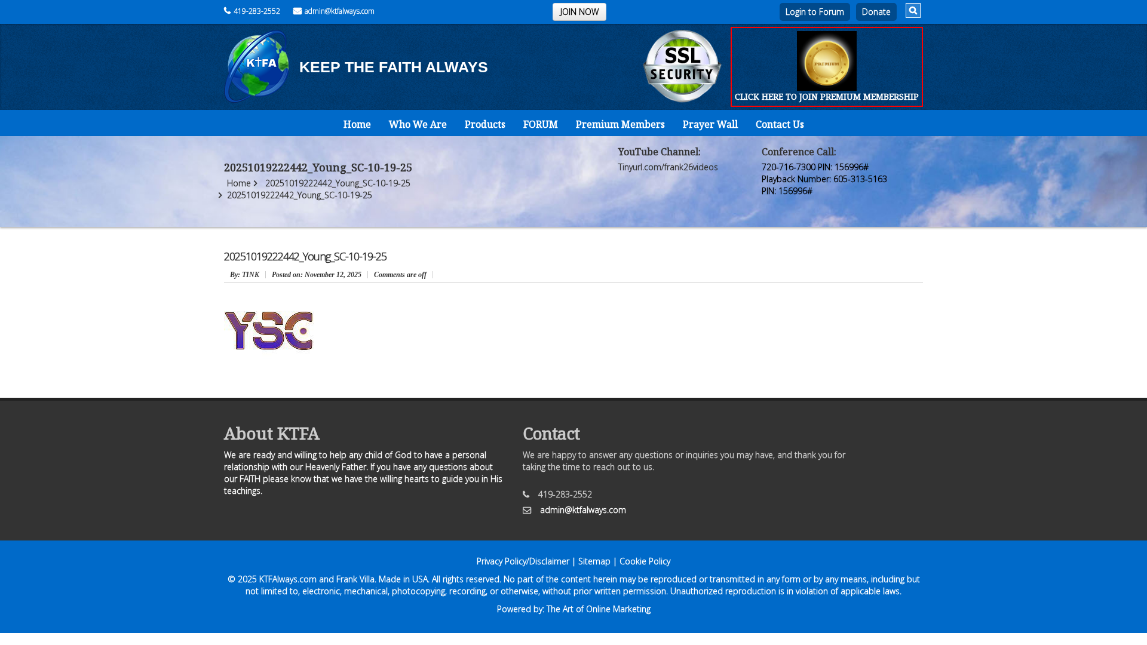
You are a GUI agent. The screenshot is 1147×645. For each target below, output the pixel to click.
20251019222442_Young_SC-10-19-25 (337, 183)
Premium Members (620, 124)
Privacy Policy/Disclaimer (523, 561)
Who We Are (418, 124)
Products (485, 124)
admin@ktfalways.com (340, 11)
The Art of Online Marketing (599, 609)
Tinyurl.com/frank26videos (668, 167)
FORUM (540, 124)
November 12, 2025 (316, 275)
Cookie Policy (644, 561)
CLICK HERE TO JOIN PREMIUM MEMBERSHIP (827, 96)
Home (357, 124)
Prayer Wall (710, 124)
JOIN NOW (579, 11)
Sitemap (594, 561)
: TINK (244, 275)
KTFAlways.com (288, 579)
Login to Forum (815, 11)
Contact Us (780, 124)
